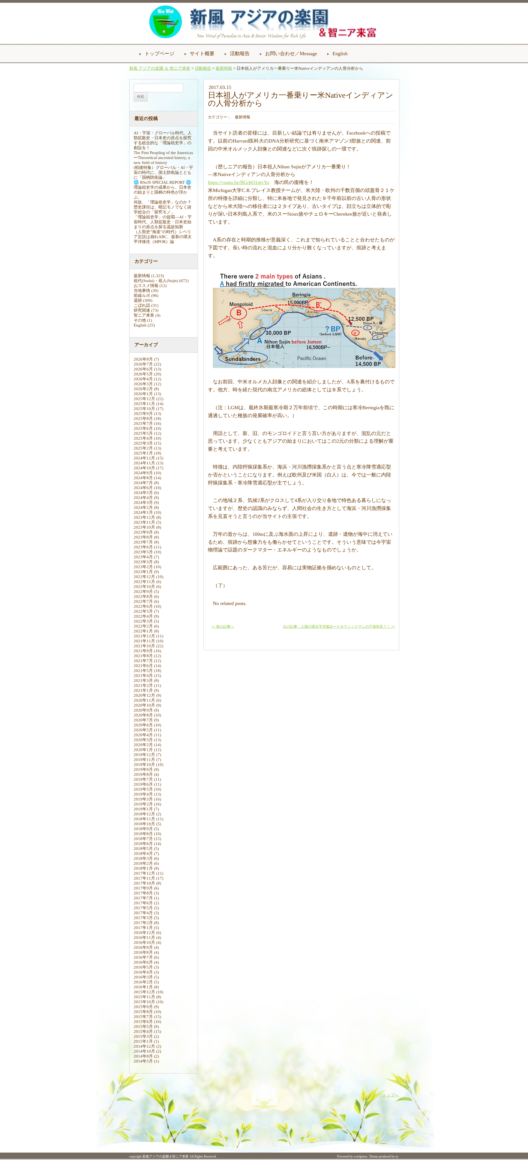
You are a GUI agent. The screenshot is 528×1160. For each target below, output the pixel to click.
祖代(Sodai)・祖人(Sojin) (156, 280)
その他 (140, 320)
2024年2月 (143, 507)
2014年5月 (143, 1061)
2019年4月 (143, 794)
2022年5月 (143, 611)
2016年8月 (143, 952)
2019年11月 (144, 759)
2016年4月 (143, 972)
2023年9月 (143, 532)
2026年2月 (143, 389)
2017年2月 (143, 923)
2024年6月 (143, 488)
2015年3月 (143, 1036)
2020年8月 (143, 715)
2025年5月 (143, 433)
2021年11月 (144, 641)
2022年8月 (143, 596)
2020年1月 (143, 750)
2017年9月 (143, 888)
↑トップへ (389, 1095)
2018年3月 (143, 858)
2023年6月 (143, 547)
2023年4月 (143, 557)
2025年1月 (143, 453)
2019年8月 (143, 774)
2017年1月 (143, 927)
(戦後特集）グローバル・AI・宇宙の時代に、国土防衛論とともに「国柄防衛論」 (163, 172)
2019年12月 (144, 754)
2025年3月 (143, 443)
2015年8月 (143, 1012)
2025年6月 (143, 428)
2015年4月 (143, 1031)
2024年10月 (144, 468)
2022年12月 (144, 577)
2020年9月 (143, 710)
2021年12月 (144, 636)
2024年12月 (144, 458)
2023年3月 (143, 562)
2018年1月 (143, 868)
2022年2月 (143, 626)
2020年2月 (143, 745)
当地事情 (142, 290)
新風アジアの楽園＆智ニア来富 (165, 1156)
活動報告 (240, 53)
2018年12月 (144, 814)
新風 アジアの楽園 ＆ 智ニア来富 (159, 68)
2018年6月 (143, 843)
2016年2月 (143, 982)
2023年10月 (144, 527)
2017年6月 (143, 903)
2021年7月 (143, 661)
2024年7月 (143, 483)
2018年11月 (144, 819)
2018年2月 (143, 863)
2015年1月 (143, 1041)
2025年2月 (143, 448)
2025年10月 (144, 408)
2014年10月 (144, 1051)
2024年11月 (144, 463)
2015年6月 (143, 1021)
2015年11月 (144, 997)
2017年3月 (143, 918)
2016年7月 (143, 957)
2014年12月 (144, 1046)
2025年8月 (143, 418)
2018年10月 (144, 824)
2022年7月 (143, 601)
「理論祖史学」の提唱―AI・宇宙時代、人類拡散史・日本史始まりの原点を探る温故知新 (163, 222)
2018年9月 (143, 829)
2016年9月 (143, 947)
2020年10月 (144, 705)
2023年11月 (144, 522)
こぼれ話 (142, 305)
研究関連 (142, 310)
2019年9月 (143, 769)
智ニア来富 (144, 315)
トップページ (159, 53)
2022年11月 (144, 581)
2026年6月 (143, 369)
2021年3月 (143, 680)
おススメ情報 (146, 285)
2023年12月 (144, 517)
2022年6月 (143, 606)
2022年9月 (143, 591)
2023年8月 (143, 537)
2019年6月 (143, 784)
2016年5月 (143, 967)
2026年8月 (143, 359)
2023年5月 (143, 552)
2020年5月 (143, 730)
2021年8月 (143, 656)
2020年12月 (144, 695)
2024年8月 (143, 478)
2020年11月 (144, 700)
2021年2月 (143, 685)
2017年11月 (144, 878)
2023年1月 (143, 572)
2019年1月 (143, 809)
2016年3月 (143, 977)
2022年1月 (143, 631)
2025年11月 (144, 403)
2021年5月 (143, 670)
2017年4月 (143, 913)
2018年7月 (143, 838)
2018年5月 (143, 848)
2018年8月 (143, 834)
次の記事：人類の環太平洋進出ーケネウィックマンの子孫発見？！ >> (339, 627)
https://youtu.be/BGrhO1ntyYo (238, 182)
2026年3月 (143, 384)
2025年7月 (143, 423)
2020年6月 (143, 725)
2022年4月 (143, 616)
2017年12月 (144, 873)
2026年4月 (143, 379)
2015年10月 (144, 1002)
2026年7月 (143, 364)
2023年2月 (143, 567)
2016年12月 (144, 932)
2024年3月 (143, 502)
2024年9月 (143, 473)
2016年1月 (143, 987)
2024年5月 (143, 492)
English (340, 53)
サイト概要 (202, 53)
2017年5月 (143, 908)
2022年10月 (144, 586)
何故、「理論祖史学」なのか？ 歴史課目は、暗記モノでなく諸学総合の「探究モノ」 (165, 207)
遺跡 (138, 300)
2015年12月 (144, 992)
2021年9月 (143, 651)
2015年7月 (143, 1016)
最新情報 (224, 68)
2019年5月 (143, 789)
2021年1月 (143, 690)
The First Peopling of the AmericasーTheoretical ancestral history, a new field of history (163, 157)
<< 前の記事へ (222, 627)
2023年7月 (143, 542)
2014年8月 (143, 1056)
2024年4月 (143, 497)
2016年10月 (144, 942)
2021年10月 (144, 646)
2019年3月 (143, 799)
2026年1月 (143, 394)
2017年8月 (143, 893)
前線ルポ (142, 295)
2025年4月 (143, 438)
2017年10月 (144, 883)
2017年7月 (143, 898)
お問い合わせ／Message (291, 53)
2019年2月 (143, 804)
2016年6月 (143, 962)
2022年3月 (143, 621)
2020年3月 (143, 740)
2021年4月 (143, 675)
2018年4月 (143, 853)
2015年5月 (143, 1026)
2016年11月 (144, 937)
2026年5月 (143, 374)
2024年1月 (143, 512)
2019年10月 (144, 764)
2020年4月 (143, 735)
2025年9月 (143, 413)
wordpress (360, 1156)
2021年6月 (143, 665)
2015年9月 (143, 1007)
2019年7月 (143, 779)
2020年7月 (143, 720)
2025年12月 (144, 399)
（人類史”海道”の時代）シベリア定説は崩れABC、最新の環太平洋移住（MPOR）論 (163, 237)
